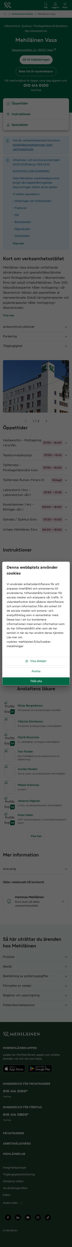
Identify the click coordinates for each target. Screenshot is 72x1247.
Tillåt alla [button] (36, 681)
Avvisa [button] (36, 671)
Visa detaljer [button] (38, 661)
